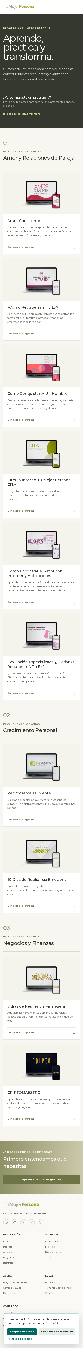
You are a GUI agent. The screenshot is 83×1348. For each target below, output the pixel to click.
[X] (23, 1222)
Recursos (8, 1262)
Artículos (8, 1252)
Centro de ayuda (12, 1287)
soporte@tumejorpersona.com (19, 1313)
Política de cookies (19, 1338)
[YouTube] (15, 1222)
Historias (50, 1246)
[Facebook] (32, 1222)
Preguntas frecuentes (15, 1282)
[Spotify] (40, 1222)
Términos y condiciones (58, 1287)
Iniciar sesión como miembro (41, 113)
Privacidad (51, 1282)
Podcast (7, 1246)
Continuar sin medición (57, 1331)
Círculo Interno (53, 1252)
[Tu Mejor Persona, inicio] (36, 7)
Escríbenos (9, 1293)
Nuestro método (53, 1241)
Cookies (49, 1293)
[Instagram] (6, 1222)
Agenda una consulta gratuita (41, 1179)
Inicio (6, 1241)
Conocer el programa (41, 247)
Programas (9, 1257)
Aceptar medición (22, 1331)
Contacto (50, 1257)
